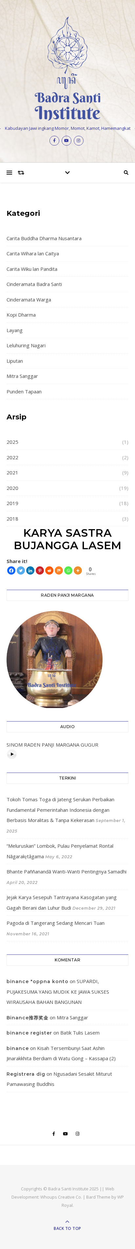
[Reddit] (49, 570)
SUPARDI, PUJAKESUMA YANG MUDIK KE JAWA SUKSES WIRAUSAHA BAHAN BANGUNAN (58, 991)
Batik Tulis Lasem (80, 1032)
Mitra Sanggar (22, 376)
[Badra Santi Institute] (67, 68)
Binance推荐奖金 (27, 1018)
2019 (12, 503)
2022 (12, 457)
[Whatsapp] (68, 570)
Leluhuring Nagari (26, 345)
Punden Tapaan (24, 391)
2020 (12, 488)
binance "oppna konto (37, 981)
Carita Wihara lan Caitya (33, 253)
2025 (12, 442)
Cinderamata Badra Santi (34, 284)
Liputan (15, 360)
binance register (29, 1033)
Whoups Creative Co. (61, 1197)
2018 (12, 518)
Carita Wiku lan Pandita (32, 269)
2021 (12, 472)
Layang (15, 330)
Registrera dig (26, 1074)
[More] (78, 570)
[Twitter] (21, 570)
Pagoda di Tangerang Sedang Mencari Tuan (56, 923)
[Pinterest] (40, 570)
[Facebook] (11, 570)
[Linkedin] (30, 570)
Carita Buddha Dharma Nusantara (44, 238)
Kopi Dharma (21, 314)
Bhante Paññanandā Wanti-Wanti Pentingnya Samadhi (66, 871)
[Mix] (59, 570)
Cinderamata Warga (29, 299)
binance (18, 1048)
